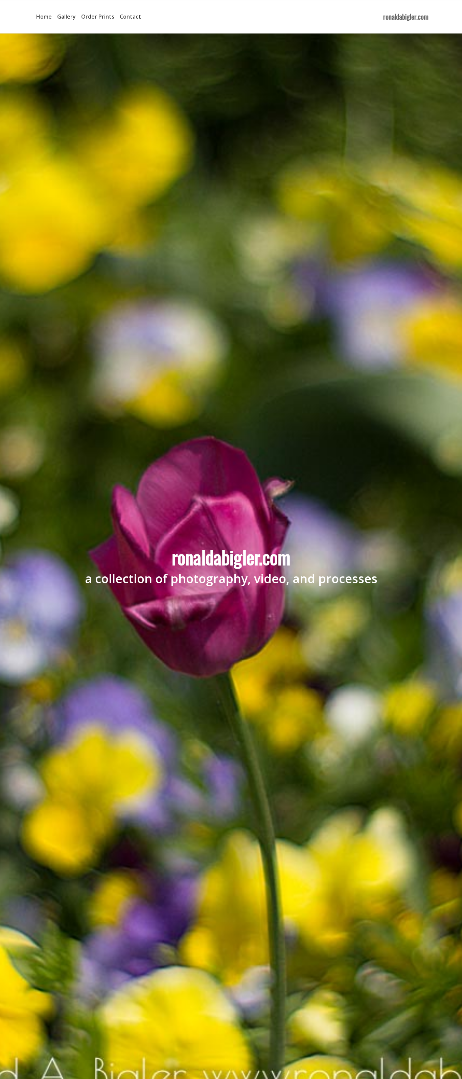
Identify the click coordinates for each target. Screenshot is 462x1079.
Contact (130, 16)
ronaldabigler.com (406, 17)
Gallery (66, 16)
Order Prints (97, 16)
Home (44, 16)
